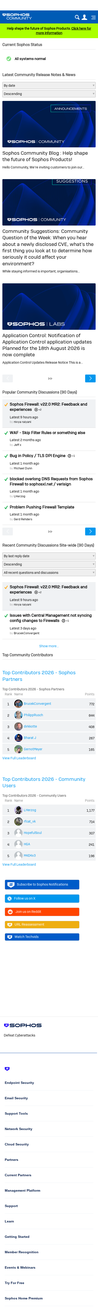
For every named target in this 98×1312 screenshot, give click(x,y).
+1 (73, 455)
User (84, 17)
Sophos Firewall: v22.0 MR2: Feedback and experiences (48, 407)
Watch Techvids (27, 937)
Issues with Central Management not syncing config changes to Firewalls (51, 618)
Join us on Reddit (28, 911)
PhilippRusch (33, 715)
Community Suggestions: (31, 231)
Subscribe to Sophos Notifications (42, 884)
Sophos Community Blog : (32, 153)
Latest (24, 417)
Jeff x (17, 445)
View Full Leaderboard (19, 758)
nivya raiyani (22, 422)
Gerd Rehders (23, 519)
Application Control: (25, 335)
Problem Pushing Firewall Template (42, 507)
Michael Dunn (23, 468)
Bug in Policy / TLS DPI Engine (37, 455)
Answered (6, 433)
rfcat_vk (30, 821)
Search (77, 17)
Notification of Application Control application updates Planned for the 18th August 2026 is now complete (47, 345)
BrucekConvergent (26, 633)
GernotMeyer (33, 749)
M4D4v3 (30, 855)
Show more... (49, 646)
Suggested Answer (6, 404)
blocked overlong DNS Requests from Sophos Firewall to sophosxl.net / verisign (51, 481)
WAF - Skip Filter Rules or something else (47, 432)
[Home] (23, 16)
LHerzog (19, 496)
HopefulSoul (33, 833)
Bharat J (30, 738)
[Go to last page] (50, 378)
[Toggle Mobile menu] (92, 17)
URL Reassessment (29, 924)
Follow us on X (24, 898)
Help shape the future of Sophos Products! (45, 156)
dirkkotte (30, 726)
